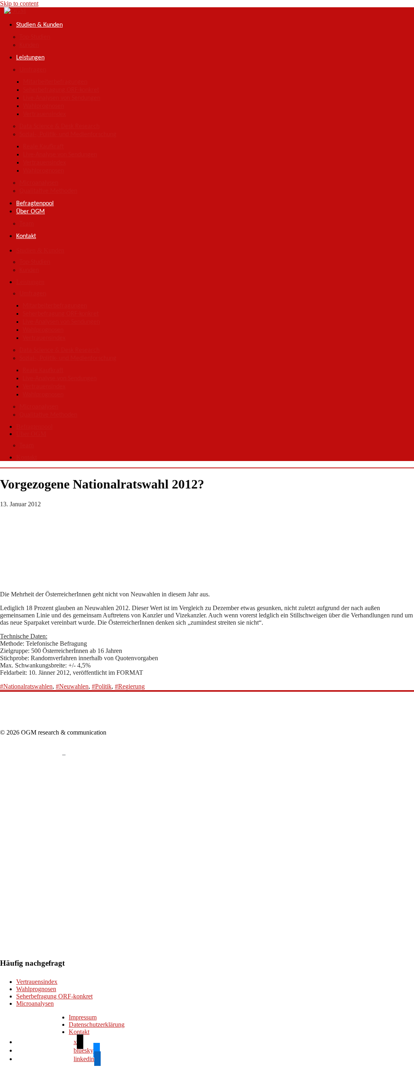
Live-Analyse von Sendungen (60, 155)
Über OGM (30, 211)
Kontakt (26, 236)
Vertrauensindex (44, 114)
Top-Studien (34, 37)
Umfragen (32, 70)
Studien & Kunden (39, 25)
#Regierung (130, 686)
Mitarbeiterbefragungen (55, 82)
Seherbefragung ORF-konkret (61, 90)
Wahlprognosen (43, 106)
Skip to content (19, 3)
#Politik (102, 686)
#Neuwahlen (72, 686)
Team (26, 224)
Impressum (83, 1017)
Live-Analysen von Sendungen (61, 98)
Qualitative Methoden (48, 191)
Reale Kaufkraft (43, 146)
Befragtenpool (35, 203)
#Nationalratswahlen (26, 686)
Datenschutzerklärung (97, 1024)
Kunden (29, 45)
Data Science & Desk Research (59, 126)
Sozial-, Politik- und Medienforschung (67, 134)
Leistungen (30, 58)
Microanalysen (38, 183)
